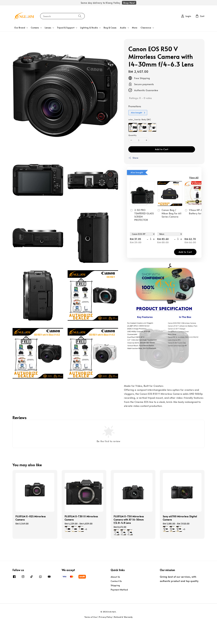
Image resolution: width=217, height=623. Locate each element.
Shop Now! (129, 2)
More (134, 27)
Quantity (132, 135)
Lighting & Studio (89, 27)
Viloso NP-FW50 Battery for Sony (198, 211)
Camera (35, 27)
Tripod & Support (66, 27)
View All (194, 177)
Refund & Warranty (123, 617)
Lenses (48, 27)
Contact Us (116, 581)
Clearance (146, 27)
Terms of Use (90, 617)
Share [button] (135, 157)
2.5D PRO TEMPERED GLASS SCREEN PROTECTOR (144, 214)
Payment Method (119, 589)
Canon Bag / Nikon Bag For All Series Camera (171, 213)
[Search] (80, 16)
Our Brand (19, 27)
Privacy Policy (105, 617)
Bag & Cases (110, 27)
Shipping (115, 585)
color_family (139, 119)
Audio (123, 27)
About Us (115, 577)
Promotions (134, 106)
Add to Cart (161, 149)
